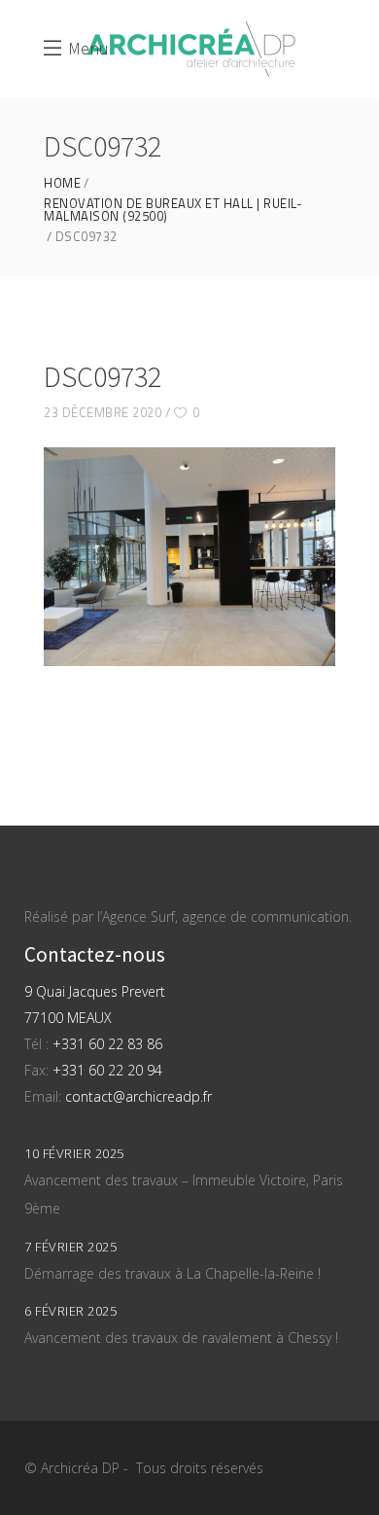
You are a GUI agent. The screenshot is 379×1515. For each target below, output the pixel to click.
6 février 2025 (70, 1311)
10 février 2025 (74, 1153)
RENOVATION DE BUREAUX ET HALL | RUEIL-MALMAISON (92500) (173, 210)
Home (62, 183)
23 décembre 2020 (102, 412)
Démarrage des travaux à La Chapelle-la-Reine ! (172, 1273)
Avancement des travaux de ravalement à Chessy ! (181, 1337)
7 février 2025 (70, 1246)
